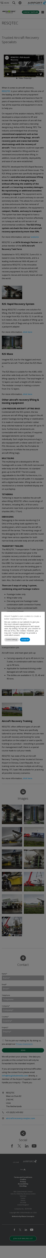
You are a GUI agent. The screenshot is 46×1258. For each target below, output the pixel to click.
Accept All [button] (24, 639)
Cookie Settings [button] (11, 639)
